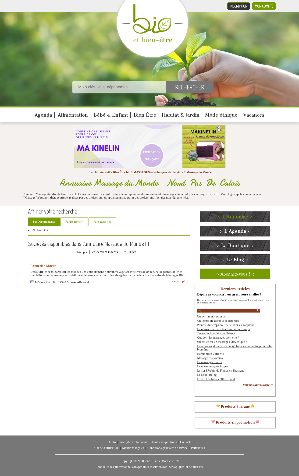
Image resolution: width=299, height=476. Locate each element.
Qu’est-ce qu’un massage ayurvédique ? (222, 341)
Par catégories (102, 221)
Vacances (253, 115)
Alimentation (73, 115)
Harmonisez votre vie (210, 353)
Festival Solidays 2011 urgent (216, 379)
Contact (185, 442)
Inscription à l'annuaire (133, 442)
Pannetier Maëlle (43, 266)
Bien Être (145, 115)
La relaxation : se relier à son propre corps (223, 329)
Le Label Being (207, 374)
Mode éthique (221, 115)
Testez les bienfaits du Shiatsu (216, 333)
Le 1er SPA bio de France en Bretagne (220, 370)
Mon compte (264, 6)
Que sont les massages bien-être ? (218, 337)
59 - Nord (37, 230)
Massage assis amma (210, 358)
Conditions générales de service (167, 448)
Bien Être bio (121, 172)
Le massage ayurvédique (212, 366)
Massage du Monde (199, 172)
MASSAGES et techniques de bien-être (158, 172)
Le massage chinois (209, 362)
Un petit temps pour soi (212, 316)
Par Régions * (74, 221)
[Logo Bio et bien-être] (152, 41)
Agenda (43, 115)
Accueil (105, 172)
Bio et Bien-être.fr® (166, 461)
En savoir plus (179, 281)
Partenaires (198, 448)
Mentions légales (133, 448)
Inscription (238, 6)
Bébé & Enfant (110, 115)
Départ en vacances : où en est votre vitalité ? (229, 294)
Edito (112, 442)
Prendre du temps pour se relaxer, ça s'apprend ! (226, 325)
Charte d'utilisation (106, 448)
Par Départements (44, 221)
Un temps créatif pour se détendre (218, 320)
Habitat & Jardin (180, 115)
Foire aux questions (164, 442)
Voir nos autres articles (258, 385)
